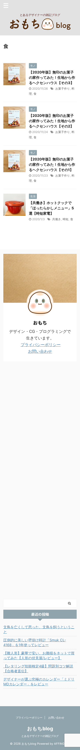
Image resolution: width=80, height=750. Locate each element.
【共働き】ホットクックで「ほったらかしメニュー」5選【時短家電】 (51, 208)
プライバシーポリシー (41, 344)
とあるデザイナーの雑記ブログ (40, 736)
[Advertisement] (36, 480)
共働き (56, 219)
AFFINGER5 (62, 743)
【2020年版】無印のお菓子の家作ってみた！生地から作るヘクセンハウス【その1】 (52, 164)
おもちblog (40, 728)
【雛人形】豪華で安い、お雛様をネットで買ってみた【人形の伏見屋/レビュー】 (38, 655)
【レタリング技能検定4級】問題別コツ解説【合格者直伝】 (38, 668)
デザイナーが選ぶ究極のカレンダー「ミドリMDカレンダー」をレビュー (38, 681)
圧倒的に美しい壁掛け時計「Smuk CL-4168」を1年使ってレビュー (34, 642)
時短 (65, 219)
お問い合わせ (40, 351)
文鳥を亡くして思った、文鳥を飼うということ (38, 629)
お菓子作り (62, 88)
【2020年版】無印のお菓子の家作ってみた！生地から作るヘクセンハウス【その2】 (52, 120)
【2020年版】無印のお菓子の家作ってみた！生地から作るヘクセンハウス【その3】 (52, 77)
